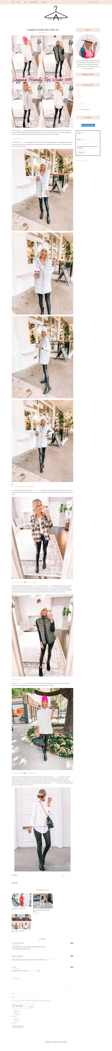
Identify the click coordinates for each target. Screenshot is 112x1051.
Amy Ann (15, 893)
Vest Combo (31, 592)
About (18, 2)
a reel (21, 130)
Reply (72, 953)
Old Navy (78, 97)
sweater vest (54, 793)
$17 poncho (21, 694)
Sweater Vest (17, 783)
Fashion (44, 2)
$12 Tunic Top (18, 592)
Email (13, 1008)
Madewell (78, 105)
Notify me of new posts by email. (17, 1031)
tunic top (49, 596)
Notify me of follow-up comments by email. (17, 1024)
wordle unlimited (33, 981)
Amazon (78, 90)
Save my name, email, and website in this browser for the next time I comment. (32, 1011)
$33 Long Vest (18, 138)
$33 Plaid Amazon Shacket (23, 497)
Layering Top (31, 783)
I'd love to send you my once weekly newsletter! (87, 146)
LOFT (77, 99)
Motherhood (34, 2)
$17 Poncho (16, 690)
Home (13, 2)
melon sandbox (50, 970)
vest (34, 596)
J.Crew (77, 101)
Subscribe (81, 152)
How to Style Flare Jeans (18, 941)
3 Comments (14, 885)
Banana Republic (80, 103)
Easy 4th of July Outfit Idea (18, 919)
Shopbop (78, 95)
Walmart (78, 93)
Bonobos (78, 109)
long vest (22, 142)
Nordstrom (78, 91)
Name (13, 1004)
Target (77, 107)
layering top (56, 787)
